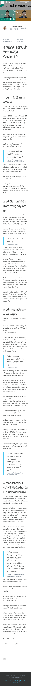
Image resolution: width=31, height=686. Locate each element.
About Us (22, 681)
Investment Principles (19, 40)
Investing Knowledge (6, 40)
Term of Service (14, 681)
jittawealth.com (22, 620)
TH (4, 659)
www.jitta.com (18, 608)
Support (15, 683)
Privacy (7, 681)
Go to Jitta (24, 2)
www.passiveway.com (9, 601)
